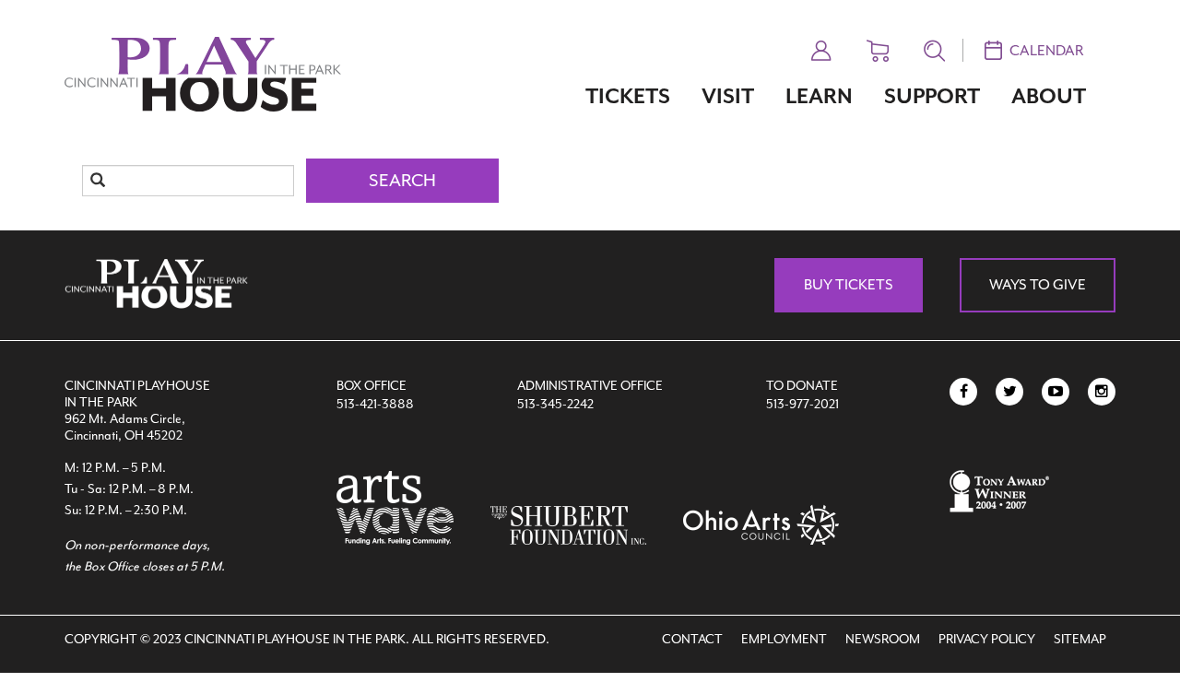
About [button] (1048, 96)
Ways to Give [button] (1037, 285)
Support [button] (932, 96)
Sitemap (1080, 639)
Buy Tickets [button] (848, 285)
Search (402, 181)
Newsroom (882, 639)
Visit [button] (728, 96)
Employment (784, 639)
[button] (821, 48)
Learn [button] (819, 96)
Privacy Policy (986, 639)
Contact (692, 639)
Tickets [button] (627, 96)
